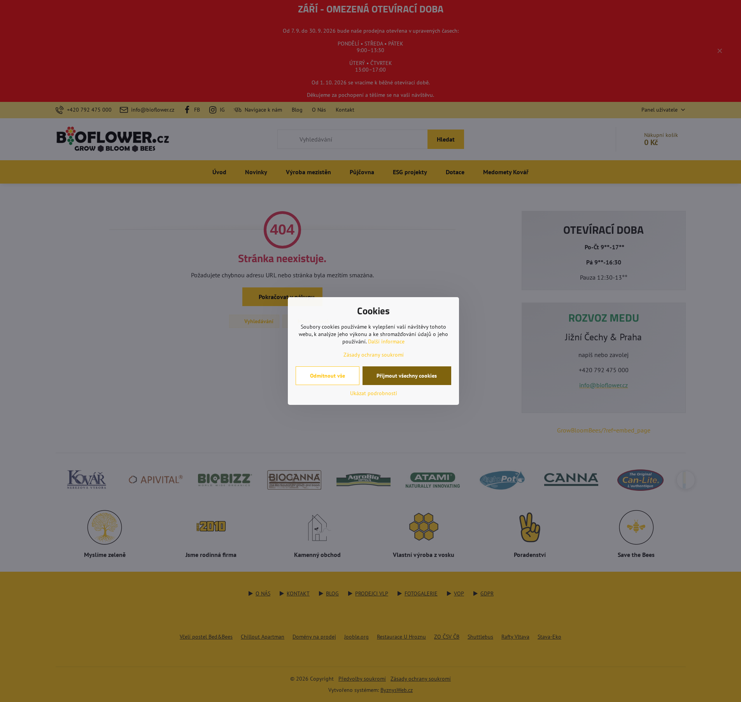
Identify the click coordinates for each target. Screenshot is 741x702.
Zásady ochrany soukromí (373, 354)
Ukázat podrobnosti (373, 393)
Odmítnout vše (327, 375)
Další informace (386, 341)
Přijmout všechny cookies (407, 375)
